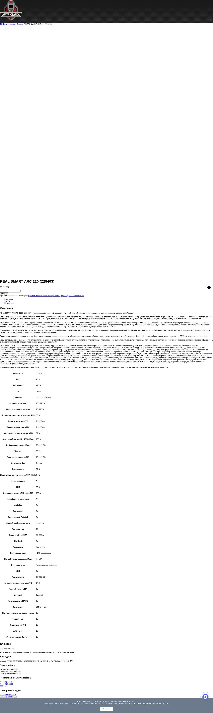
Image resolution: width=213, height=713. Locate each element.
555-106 (3, 686)
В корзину (4, 293)
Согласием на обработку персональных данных (151, 703)
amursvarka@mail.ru (8, 695)
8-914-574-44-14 (6, 682)
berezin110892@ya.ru (8, 697)
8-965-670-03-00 (6, 684)
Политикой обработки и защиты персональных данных (110, 703)
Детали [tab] (7, 301)
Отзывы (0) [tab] (9, 303)
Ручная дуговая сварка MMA (72, 296)
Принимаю (106, 709)
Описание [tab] (8, 299)
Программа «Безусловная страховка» (44, 296)
